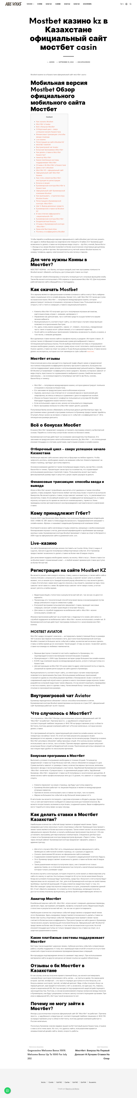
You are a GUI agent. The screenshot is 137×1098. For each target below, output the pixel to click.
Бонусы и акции (43, 183)
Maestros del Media (72, 1089)
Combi (39, 4)
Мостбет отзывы (43, 124)
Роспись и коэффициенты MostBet (50, 232)
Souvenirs (87, 4)
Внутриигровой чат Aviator (47, 147)
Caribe (58, 4)
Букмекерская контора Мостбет (50, 219)
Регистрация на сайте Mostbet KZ (50, 142)
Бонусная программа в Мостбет (49, 150)
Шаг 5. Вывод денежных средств (50, 206)
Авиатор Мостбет (43, 157)
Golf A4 (77, 4)
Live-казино (41, 139)
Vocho (29, 4)
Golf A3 (49, 4)
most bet (90, 351)
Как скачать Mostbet (44, 122)
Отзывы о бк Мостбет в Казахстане (51, 165)
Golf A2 (67, 4)
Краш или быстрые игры (46, 229)
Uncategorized (83, 62)
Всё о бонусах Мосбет (45, 127)
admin (51, 62)
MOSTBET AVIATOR (43, 145)
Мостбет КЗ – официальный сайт (50, 170)
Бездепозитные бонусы (46, 221)
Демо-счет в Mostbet (44, 168)
